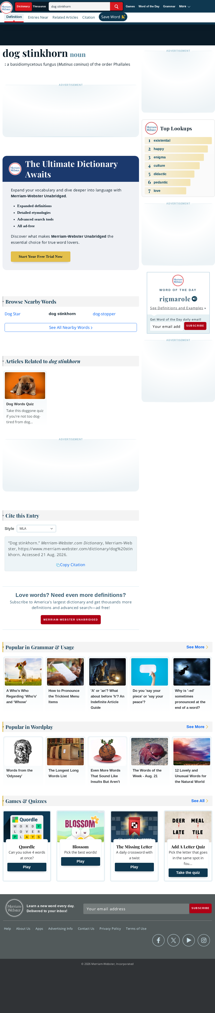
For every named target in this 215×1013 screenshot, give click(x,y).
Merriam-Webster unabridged (70, 619)
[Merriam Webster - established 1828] (6, 5)
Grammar (169, 6)
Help (8, 928)
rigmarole (175, 299)
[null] (194, 298)
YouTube (188, 940)
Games (130, 6)
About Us (23, 928)
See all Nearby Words (69, 327)
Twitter (173, 940)
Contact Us (87, 928)
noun (78, 54)
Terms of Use (136, 928)
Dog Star (13, 314)
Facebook (158, 940)
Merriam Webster (14, 908)
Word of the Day (149, 6)
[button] (185, 6)
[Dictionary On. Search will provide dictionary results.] (32, 6)
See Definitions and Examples (176, 308)
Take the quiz (188, 873)
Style (9, 528)
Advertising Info (61, 928)
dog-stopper (104, 314)
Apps (39, 928)
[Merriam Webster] (178, 280)
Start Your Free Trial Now (41, 256)
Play (27, 867)
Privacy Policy (111, 928)
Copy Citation (72, 564)
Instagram (204, 940)
